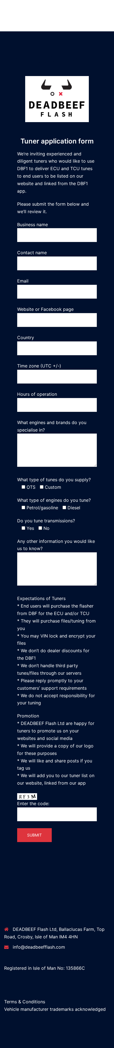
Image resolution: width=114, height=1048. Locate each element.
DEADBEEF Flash (26, 7)
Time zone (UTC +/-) (39, 366)
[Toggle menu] (107, 15)
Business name (32, 224)
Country (25, 337)
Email (22, 281)
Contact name (32, 252)
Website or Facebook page (45, 309)
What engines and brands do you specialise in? (51, 426)
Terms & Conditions (24, 1001)
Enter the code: (33, 803)
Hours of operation (37, 394)
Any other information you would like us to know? (56, 544)
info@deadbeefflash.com (39, 947)
